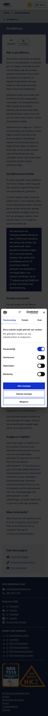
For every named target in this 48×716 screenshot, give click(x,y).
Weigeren (24, 402)
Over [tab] (39, 320)
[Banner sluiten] (44, 312)
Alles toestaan (24, 386)
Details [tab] (25, 320)
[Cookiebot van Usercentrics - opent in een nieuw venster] (28, 312)
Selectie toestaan (24, 394)
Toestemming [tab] (9, 320)
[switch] (41, 357)
